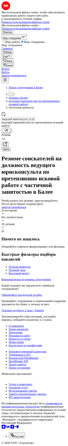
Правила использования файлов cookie (25, 28)
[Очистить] (6, 130)
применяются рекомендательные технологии (31, 405)
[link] (7, 60)
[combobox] (18, 119)
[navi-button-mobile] (5, 80)
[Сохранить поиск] (5, 145)
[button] (5, 68)
